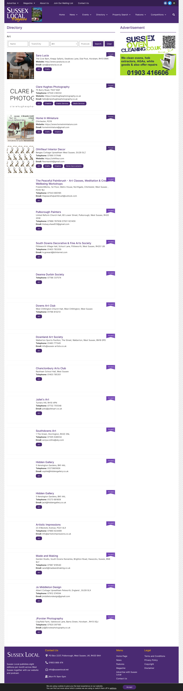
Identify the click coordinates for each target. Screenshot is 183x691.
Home (62, 14)
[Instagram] (174, 3)
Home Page (121, 656)
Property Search (120, 14)
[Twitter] (170, 3)
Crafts (47, 69)
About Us (44, 3)
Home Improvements (74, 166)
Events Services (62, 103)
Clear (109, 44)
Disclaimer (149, 668)
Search (98, 44)
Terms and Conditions (154, 656)
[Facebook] (165, 3)
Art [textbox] (53, 44)
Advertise (11, 3)
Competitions (157, 14)
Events (85, 14)
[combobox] (64, 43)
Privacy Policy (151, 660)
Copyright (149, 664)
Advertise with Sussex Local (126, 673)
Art (39, 69)
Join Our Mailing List (63, 3)
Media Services (79, 103)
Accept (129, 687)
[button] (174, 15)
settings (113, 688)
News (72, 14)
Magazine (27, 3)
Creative (48, 103)
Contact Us (83, 3)
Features (139, 14)
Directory (100, 14)
